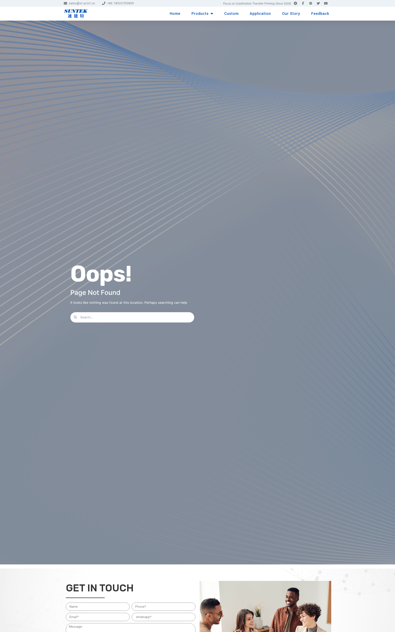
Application (260, 13)
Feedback (320, 13)
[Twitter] (318, 3)
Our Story (291, 13)
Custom (231, 13)
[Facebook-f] (303, 3)
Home (175, 13)
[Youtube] (326, 3)
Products (200, 13)
